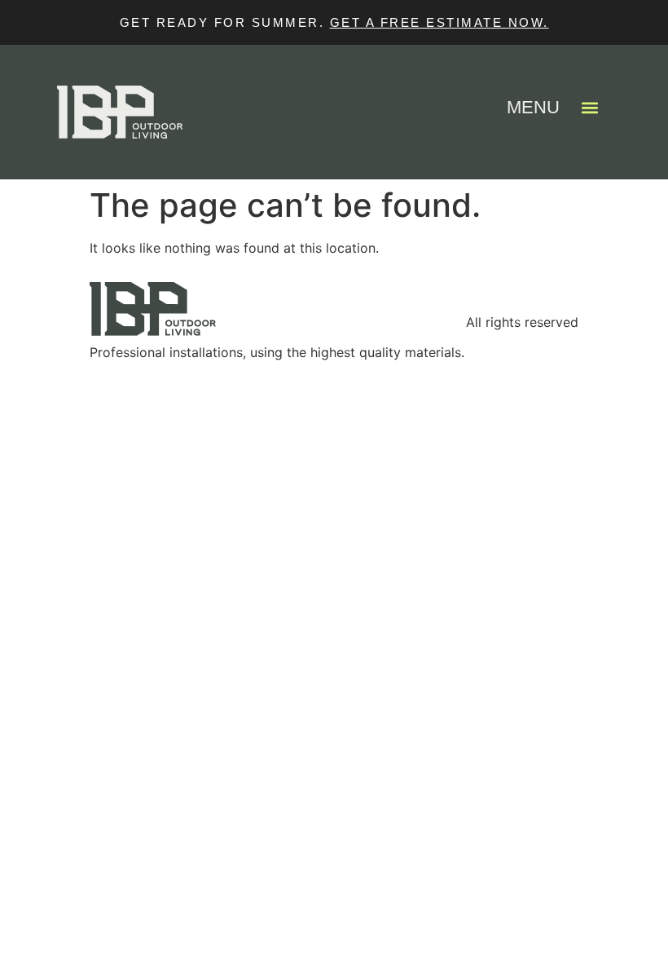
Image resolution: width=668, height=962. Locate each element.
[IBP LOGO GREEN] (277, 309)
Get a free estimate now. (439, 22)
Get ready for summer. (225, 22)
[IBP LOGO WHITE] (120, 112)
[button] (589, 107)
